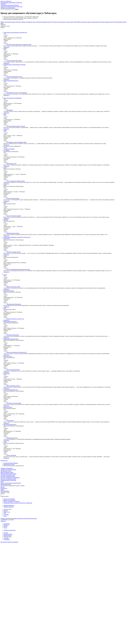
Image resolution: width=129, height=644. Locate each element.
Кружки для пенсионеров (13, 369)
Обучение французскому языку (8, 473)
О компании (7, 539)
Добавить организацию (7, 8)
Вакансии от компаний (9, 500)
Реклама (14, 469)
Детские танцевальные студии (14, 76)
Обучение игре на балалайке (14, 403)
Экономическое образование (14, 304)
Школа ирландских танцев (13, 286)
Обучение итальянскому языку (8, 479)
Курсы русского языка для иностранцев (11, 483)
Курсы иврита (10, 420)
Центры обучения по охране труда (15, 318)
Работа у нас (7, 512)
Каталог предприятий (9, 498)
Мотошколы (10, 110)
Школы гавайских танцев (13, 385)
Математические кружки (13, 233)
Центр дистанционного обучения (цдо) (17, 352)
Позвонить (6, 47)
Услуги (18, 6)
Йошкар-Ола (4, 488)
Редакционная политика (30, 518)
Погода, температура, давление (12, 501)
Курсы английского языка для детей (16, 126)
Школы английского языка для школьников (88, 22)
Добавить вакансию (9, 506)
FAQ (5, 513)
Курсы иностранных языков (14, 215)
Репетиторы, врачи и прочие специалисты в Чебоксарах (18, 502)
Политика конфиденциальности (16, 518)
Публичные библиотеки (13, 334)
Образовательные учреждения (8, 480)
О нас (5, 516)
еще (21, 6)
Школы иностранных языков (8, 22)
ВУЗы (2, 481)
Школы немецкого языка (7, 472)
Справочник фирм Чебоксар (11, 463)
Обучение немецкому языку (107, 22)
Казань (2, 489)
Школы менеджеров (6, 484)
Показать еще (4, 460)
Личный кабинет (8, 534)
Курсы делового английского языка (16, 181)
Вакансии (9, 6)
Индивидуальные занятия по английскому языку (19, 44)
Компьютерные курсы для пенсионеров (17, 92)
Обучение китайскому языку (8, 476)
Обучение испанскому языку (8, 475)
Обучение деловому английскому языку (26, 22)
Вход (14, 8)
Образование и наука (9, 464)
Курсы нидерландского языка (14, 60)
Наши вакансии (8, 535)
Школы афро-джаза (11, 163)
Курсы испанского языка (13, 198)
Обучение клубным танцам (13, 252)
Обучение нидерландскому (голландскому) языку (64, 22)
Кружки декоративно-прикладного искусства (18, 269)
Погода (14, 6)
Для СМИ (6, 514)
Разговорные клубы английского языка (17, 142)
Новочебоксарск (5, 491)
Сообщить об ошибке (6, 469)
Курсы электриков (11, 455)
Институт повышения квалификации (10, 477)
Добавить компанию (9, 505)
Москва (2, 487)
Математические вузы (12, 438)
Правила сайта (4, 518)
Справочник (4, 6)
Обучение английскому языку (43, 22)
